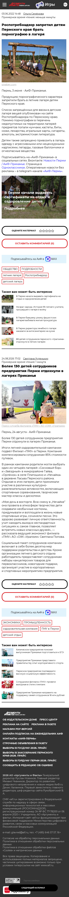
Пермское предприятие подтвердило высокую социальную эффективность (36, 672)
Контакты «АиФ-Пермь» (19, 738)
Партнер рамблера (32, 881)
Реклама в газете (43, 724)
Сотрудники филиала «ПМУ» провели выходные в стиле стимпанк (36, 683)
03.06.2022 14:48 (11, 13)
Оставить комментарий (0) (34, 243)
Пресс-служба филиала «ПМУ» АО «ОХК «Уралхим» (33, 425)
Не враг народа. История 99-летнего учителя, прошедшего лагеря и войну (40, 308)
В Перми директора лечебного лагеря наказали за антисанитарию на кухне (36, 329)
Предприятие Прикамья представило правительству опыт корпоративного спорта (39, 661)
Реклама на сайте (16, 724)
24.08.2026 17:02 (11, 358)
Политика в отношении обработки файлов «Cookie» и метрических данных (29, 849)
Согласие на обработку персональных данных (31, 838)
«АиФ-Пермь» (52, 171)
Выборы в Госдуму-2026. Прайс (25, 747)
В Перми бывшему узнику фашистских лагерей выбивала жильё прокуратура (36, 319)
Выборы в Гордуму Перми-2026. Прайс (29, 760)
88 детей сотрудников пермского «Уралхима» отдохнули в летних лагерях (40, 340)
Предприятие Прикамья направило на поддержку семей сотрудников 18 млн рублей (40, 693)
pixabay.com (9, 84)
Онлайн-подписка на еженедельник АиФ (33, 733)
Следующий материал (33, 888)
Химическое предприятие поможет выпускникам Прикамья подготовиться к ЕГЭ (39, 651)
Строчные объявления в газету (25, 743)
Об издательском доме (20, 719)
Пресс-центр (48, 719)
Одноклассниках (13, 167)
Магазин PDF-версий (17, 729)
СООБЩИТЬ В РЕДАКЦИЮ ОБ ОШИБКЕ (28, 765)
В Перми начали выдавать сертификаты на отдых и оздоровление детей (28, 197)
